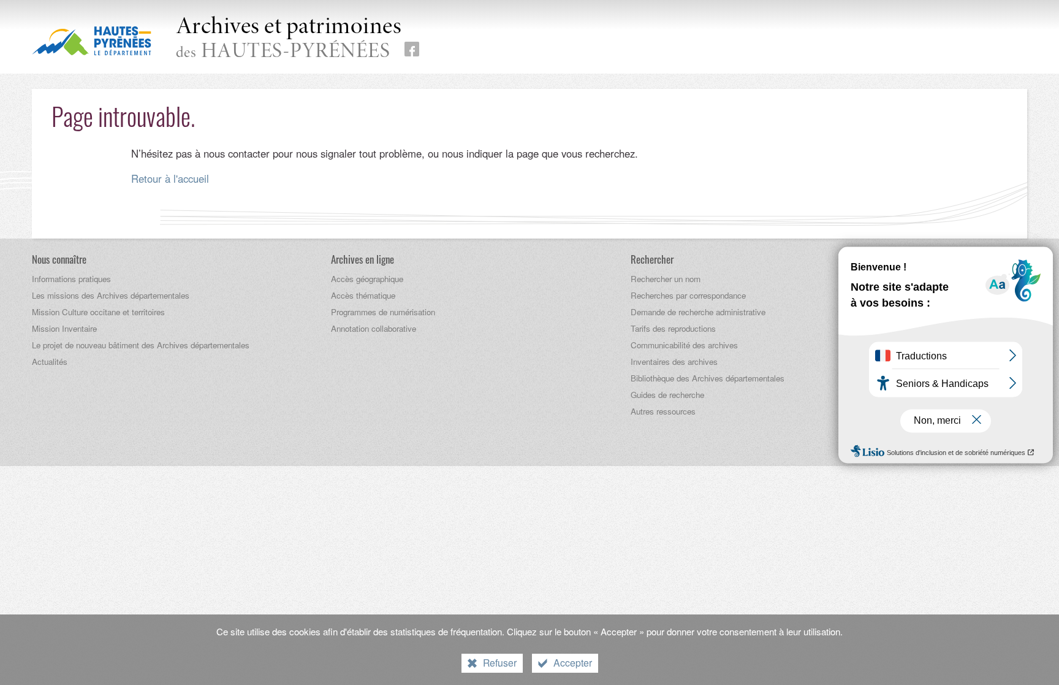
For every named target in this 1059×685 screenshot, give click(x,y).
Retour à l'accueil (170, 178)
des (289, 39)
